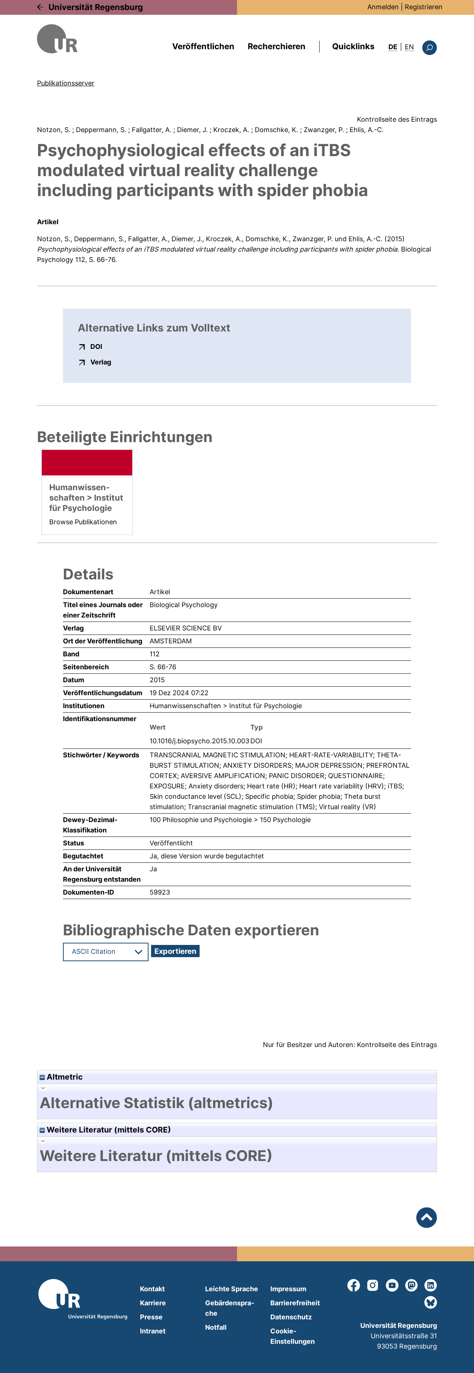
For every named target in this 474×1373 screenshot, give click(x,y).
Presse (151, 1317)
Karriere (153, 1303)
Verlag (100, 362)
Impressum (288, 1289)
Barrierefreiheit (295, 1303)
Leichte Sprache (231, 1289)
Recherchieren (277, 46)
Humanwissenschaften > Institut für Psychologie (226, 706)
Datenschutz (291, 1317)
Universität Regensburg (96, 7)
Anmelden (383, 7)
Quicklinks (353, 46)
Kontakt (152, 1289)
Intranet (153, 1331)
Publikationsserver (65, 83)
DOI (96, 346)
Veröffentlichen (203, 46)
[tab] (237, 1102)
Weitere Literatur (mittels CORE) (108, 1129)
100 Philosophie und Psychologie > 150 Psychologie (230, 820)
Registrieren (424, 7)
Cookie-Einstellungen (292, 1336)
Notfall (216, 1327)
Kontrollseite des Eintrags (397, 119)
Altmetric (64, 1076)
